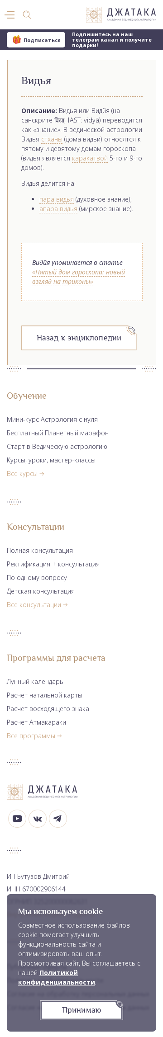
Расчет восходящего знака (48, 708)
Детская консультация (41, 591)
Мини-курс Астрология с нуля (52, 419)
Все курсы (22, 473)
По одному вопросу (37, 577)
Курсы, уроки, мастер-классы (51, 460)
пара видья (56, 199)
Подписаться (42, 40)
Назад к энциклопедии (79, 337)
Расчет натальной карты (44, 695)
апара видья (58, 208)
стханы (51, 139)
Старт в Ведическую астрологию (57, 446)
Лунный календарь (35, 681)
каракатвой (90, 158)
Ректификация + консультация (53, 564)
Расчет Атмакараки (36, 722)
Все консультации (34, 604)
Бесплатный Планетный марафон (58, 433)
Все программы (31, 735)
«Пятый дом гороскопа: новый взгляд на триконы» (78, 277)
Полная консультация (40, 550)
